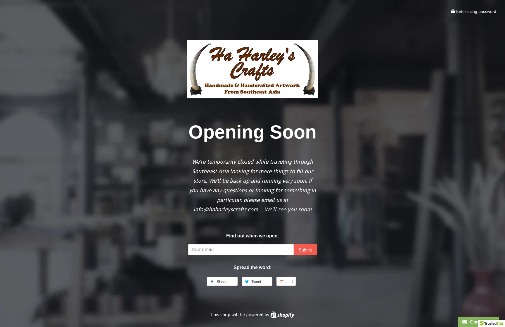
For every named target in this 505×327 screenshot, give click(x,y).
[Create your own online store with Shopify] (282, 314)
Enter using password (475, 11)
